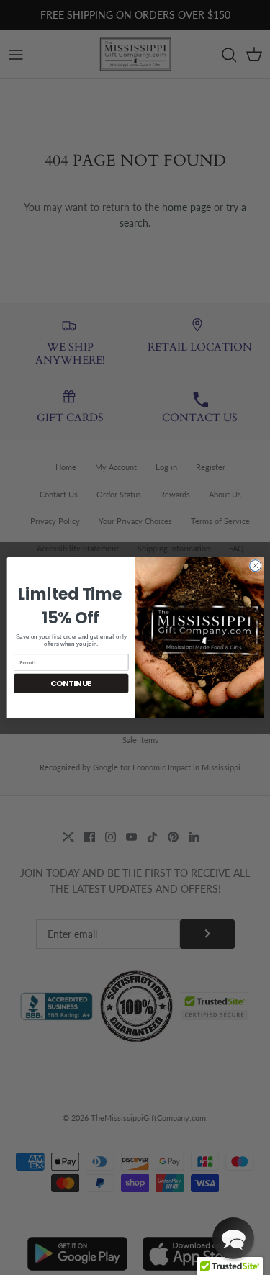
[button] (233, 1238)
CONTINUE (70, 682)
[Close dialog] (255, 565)
